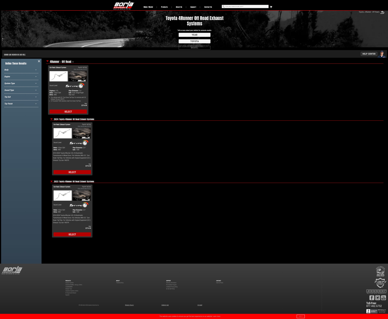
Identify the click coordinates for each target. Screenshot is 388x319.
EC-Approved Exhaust (70, 293)
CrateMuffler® (68, 287)
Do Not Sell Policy (170, 289)
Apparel (67, 295)
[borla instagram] (377, 297)
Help (369, 54)
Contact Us (208, 7)
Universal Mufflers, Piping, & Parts (73, 284)
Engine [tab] (7, 76)
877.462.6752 (374, 306)
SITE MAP (200, 305)
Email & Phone (219, 282)
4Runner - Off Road (372, 12)
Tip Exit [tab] (7, 97)
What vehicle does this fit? (80, 69)
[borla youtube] (383, 297)
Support (193, 7)
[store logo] (126, 5)
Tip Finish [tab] (8, 103)
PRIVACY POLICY (129, 305)
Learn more (216, 316)
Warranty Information (171, 282)
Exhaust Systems (69, 282)
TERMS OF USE (165, 305)
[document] (194, 316)
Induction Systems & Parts (71, 291)
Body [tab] (6, 70)
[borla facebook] (371, 297)
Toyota (361, 12)
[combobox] (245, 6)
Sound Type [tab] (9, 90)
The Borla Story (120, 282)
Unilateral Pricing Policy (172, 287)
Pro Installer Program (171, 284)
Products (164, 7)
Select (68, 111)
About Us (179, 7)
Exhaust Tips (68, 289)
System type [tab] (9, 83)
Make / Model (148, 7)
